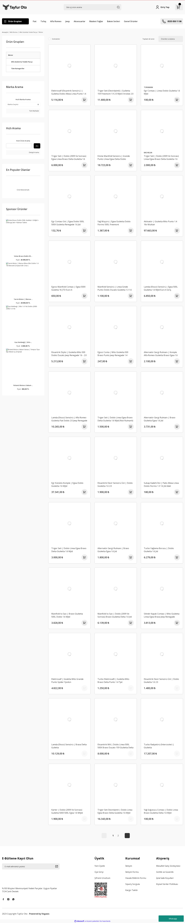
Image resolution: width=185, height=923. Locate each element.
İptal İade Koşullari (165, 878)
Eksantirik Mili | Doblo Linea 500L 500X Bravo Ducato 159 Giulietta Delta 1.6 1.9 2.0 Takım (115, 746)
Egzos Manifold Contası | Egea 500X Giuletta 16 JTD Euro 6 (68, 288)
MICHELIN (148, 152)
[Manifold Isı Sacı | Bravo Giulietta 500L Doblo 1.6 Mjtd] (69, 589)
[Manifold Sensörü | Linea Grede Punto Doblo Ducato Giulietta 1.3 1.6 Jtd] (116, 262)
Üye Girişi (99, 872)
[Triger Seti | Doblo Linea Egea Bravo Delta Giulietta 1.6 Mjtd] (69, 523)
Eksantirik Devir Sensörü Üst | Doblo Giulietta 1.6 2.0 (115, 484)
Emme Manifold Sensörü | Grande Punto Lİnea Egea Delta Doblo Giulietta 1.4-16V (114, 158)
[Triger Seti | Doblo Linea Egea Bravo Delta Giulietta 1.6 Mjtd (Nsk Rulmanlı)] (116, 392)
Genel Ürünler (131, 21)
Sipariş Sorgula (132, 884)
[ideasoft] (79, 921)
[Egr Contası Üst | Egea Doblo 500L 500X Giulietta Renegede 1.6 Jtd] (69, 196)
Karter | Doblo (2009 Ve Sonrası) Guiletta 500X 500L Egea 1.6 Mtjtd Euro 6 (67, 811)
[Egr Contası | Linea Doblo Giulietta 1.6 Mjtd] (162, 66)
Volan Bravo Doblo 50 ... (23, 256)
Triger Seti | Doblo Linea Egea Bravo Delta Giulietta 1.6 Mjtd (68, 550)
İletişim (128, 866)
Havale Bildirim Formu (135, 878)
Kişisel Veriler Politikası (167, 884)
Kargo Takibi (131, 890)
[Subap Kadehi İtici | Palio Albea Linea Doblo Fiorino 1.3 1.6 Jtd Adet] (162, 458)
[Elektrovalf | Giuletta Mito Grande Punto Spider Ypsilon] (69, 654)
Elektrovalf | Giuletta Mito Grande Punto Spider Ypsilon (67, 680)
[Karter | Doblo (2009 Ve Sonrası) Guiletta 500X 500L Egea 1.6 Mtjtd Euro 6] (69, 785)
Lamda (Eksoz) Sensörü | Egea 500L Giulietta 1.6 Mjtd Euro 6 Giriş (161, 288)
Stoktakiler (56, 39)
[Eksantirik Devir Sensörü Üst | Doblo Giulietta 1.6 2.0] (116, 458)
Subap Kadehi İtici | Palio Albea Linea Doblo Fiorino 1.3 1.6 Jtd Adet (161, 484)
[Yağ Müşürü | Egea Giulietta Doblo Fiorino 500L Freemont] (116, 196)
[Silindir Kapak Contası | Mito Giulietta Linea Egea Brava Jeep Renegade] (162, 589)
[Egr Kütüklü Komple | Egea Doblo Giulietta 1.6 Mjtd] (69, 458)
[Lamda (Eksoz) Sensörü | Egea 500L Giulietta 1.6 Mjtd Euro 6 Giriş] (162, 262)
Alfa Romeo (55, 21)
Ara (37, 146)
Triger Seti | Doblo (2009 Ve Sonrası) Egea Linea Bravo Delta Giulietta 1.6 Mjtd (68, 158)
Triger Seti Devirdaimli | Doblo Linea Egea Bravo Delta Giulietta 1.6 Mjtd (115, 811)
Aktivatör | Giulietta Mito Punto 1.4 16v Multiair (160, 223)
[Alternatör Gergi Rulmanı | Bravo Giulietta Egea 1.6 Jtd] (162, 392)
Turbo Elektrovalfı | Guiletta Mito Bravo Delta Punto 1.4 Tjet (113, 680)
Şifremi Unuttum (102, 878)
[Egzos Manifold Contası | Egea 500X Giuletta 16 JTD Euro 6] (69, 262)
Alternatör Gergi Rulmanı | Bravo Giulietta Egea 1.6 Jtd (159, 419)
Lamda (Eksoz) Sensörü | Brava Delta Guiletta (69, 746)
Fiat (34, 21)
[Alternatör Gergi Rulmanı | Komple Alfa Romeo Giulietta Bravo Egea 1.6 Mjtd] (162, 327)
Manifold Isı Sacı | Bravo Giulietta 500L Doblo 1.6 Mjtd (67, 615)
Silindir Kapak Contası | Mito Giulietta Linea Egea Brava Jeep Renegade (161, 615)
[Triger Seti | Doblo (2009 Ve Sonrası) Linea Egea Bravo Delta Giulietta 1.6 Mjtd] (162, 131)
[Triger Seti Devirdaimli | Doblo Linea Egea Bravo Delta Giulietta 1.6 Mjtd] (116, 785)
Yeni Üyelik (100, 866)
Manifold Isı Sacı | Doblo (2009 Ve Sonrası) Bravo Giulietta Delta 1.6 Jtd (115, 615)
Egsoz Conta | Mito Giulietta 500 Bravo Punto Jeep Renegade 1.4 (113, 354)
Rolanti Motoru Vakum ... (23, 385)
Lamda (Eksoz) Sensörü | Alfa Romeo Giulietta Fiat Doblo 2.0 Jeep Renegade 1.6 (69, 419)
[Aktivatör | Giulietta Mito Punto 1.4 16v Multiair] (162, 196)
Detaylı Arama (34, 152)
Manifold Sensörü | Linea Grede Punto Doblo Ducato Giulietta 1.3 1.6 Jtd (115, 288)
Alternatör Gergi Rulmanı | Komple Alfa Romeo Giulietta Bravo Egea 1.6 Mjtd (161, 354)
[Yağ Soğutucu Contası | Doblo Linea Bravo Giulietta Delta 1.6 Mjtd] (162, 785)
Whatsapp (173, 918)
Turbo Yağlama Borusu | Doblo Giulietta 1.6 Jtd (159, 550)
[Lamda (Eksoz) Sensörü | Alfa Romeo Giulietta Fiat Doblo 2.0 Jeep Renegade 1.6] (69, 392)
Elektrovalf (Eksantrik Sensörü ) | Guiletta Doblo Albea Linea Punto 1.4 (68, 92)
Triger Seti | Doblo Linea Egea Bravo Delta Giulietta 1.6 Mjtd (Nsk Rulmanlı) (115, 419)
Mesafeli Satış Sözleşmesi (168, 866)
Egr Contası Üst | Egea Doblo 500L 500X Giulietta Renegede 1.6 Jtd (67, 223)
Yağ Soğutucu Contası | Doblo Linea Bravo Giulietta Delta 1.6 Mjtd (161, 811)
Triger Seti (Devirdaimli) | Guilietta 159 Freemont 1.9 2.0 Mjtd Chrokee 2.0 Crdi (115, 92)
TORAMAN (148, 87)
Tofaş (43, 21)
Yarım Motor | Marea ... (23, 299)
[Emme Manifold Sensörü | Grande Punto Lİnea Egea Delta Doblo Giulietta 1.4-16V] (116, 131)
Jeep (67, 21)
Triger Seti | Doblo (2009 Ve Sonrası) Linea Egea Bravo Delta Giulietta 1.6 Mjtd (161, 158)
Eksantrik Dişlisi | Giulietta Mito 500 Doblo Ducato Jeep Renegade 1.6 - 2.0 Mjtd (69, 354)
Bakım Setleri (113, 21)
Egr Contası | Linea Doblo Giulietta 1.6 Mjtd (162, 92)
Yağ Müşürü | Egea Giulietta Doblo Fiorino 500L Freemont (114, 223)
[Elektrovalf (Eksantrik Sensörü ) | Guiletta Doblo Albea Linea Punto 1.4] (69, 66)
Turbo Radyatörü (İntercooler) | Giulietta (159, 746)
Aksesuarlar (79, 21)
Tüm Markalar (34, 111)
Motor (41, 32)
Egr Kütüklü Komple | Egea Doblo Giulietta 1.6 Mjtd (67, 484)
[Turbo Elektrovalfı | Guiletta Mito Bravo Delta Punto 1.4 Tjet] (116, 654)
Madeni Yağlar (96, 21)
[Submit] (57, 866)
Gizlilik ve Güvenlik (165, 872)
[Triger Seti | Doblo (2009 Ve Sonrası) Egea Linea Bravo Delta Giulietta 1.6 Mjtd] (69, 131)
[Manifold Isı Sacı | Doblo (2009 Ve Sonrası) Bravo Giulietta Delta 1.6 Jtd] (116, 589)
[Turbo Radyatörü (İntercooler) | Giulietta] (162, 719)
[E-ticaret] (92, 921)
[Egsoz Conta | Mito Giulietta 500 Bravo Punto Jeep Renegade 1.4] (116, 327)
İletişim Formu (132, 872)
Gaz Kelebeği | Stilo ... (23, 342)
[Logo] (15, 7)
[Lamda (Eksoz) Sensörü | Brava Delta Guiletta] (69, 719)
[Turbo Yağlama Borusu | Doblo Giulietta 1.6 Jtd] (162, 523)
